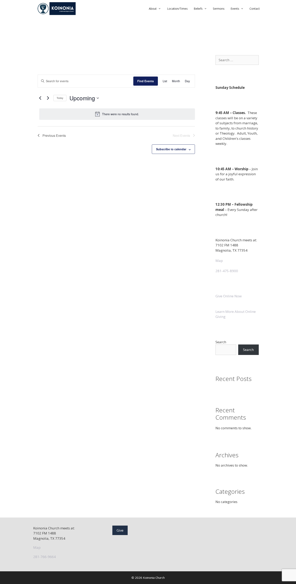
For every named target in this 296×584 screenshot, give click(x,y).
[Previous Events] (40, 98)
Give (120, 530)
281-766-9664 (44, 556)
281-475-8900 (226, 271)
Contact (254, 8)
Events (235, 8)
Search (220, 342)
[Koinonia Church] (57, 8)
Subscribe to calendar (171, 149)
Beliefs (198, 8)
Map (219, 260)
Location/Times (177, 8)
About (153, 8)
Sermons (219, 8)
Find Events (145, 81)
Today (60, 98)
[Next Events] (48, 98)
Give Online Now (228, 296)
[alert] (117, 114)
